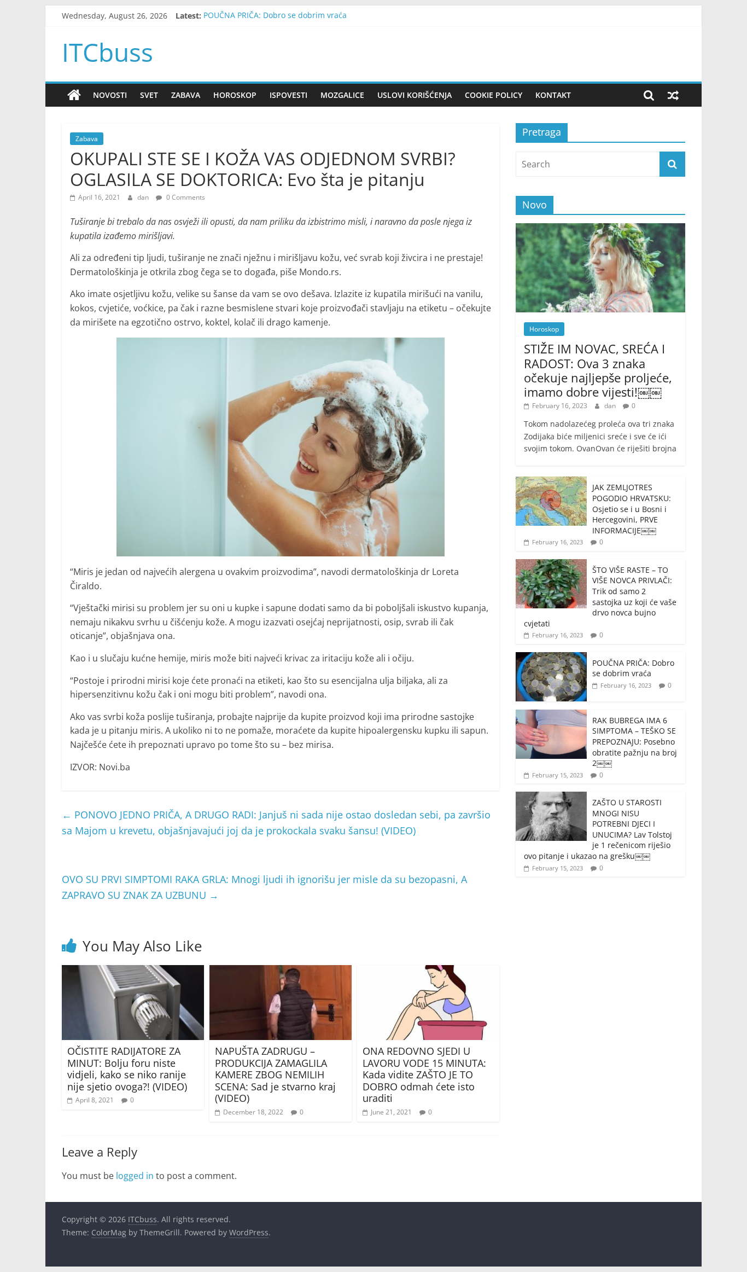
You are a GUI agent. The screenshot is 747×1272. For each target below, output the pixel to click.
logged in (135, 1176)
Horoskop (234, 95)
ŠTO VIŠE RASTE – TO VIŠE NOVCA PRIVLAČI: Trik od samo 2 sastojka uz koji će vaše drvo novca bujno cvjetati (600, 597)
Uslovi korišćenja (414, 95)
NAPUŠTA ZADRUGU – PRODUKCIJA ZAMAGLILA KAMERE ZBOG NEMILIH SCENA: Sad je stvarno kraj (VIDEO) (275, 1074)
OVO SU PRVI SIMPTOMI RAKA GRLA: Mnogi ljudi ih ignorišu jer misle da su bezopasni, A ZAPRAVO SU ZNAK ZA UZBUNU (264, 887)
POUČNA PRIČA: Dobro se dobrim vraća (275, 15)
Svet (149, 95)
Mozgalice (342, 95)
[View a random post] (673, 95)
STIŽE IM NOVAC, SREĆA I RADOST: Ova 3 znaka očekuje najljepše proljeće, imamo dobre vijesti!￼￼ (598, 370)
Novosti (110, 95)
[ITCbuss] (74, 95)
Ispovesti (288, 95)
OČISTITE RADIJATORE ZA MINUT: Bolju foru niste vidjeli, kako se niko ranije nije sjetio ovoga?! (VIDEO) (127, 1068)
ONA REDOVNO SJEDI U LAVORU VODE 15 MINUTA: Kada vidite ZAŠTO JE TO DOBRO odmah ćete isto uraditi (424, 1074)
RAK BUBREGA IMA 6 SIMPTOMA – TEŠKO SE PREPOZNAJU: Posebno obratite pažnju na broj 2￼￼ (634, 741)
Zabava (185, 95)
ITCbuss (107, 52)
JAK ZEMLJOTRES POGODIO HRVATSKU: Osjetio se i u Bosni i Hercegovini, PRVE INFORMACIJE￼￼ (631, 508)
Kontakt (553, 95)
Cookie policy (493, 95)
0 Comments (185, 197)
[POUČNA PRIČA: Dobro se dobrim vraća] (551, 658)
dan (143, 197)
